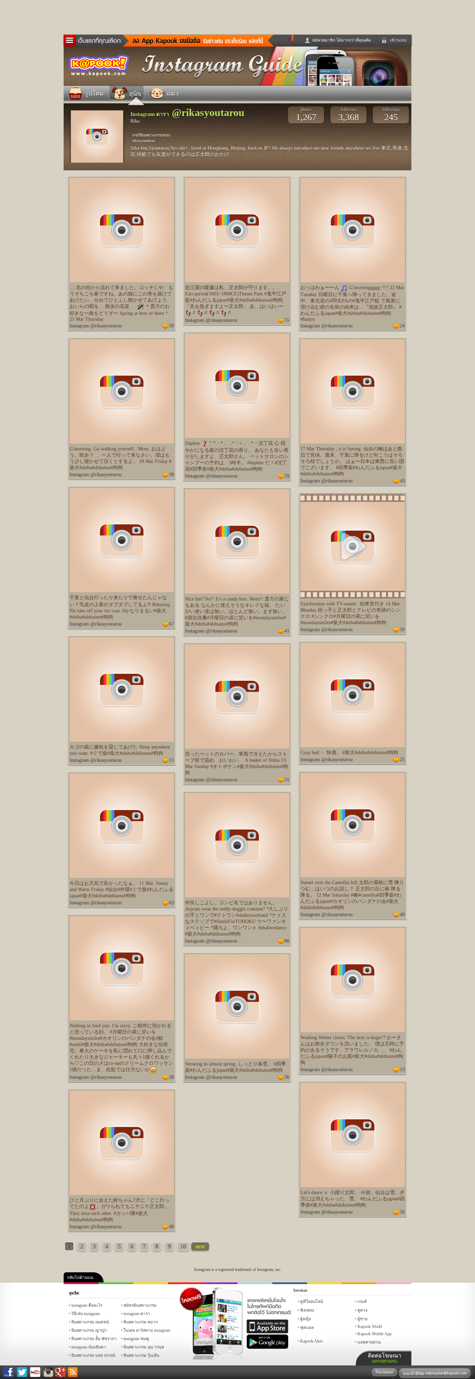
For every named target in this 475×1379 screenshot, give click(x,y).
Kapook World (369, 1326)
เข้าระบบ (398, 40)
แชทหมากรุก (359, 1283)
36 (286, 1077)
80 (286, 941)
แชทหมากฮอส (324, 1283)
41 (286, 631)
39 (171, 474)
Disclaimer (384, 1372)
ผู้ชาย (362, 1318)
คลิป (81, 1283)
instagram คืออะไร (86, 1305)
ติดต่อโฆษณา (384, 1358)
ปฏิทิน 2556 (150, 1283)
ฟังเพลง (307, 1310)
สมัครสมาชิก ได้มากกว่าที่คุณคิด (341, 40)
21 (286, 779)
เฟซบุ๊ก (185, 1283)
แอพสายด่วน (369, 1342)
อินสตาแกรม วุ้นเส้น (141, 1355)
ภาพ (115, 1283)
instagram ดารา (255, 1283)
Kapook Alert (311, 1341)
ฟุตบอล (307, 1327)
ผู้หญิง (305, 1318)
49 (402, 914)
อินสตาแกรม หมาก (140, 1322)
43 (402, 480)
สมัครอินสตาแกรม (139, 1305)
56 (402, 1212)
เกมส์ (362, 1301)
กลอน (289, 1283)
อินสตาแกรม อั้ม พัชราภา (94, 1338)
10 (183, 1246)
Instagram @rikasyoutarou (96, 325)
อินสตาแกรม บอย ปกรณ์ (93, 1355)
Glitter (394, 1283)
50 (171, 325)
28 (171, 1077)
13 (171, 760)
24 (402, 325)
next (200, 1246)
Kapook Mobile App (374, 1333)
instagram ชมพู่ (136, 1338)
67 (171, 624)
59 (286, 476)
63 (171, 902)
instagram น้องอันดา (88, 1347)
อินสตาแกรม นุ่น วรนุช (143, 1347)
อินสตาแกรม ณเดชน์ (90, 1322)
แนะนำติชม (414, 1373)
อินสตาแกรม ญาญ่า (89, 1330)
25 (402, 759)
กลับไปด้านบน (80, 1277)
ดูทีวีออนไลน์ (311, 1301)
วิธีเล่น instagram (85, 1313)
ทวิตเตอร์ (220, 1283)
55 (286, 320)
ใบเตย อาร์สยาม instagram (146, 1330)
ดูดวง (362, 1310)
